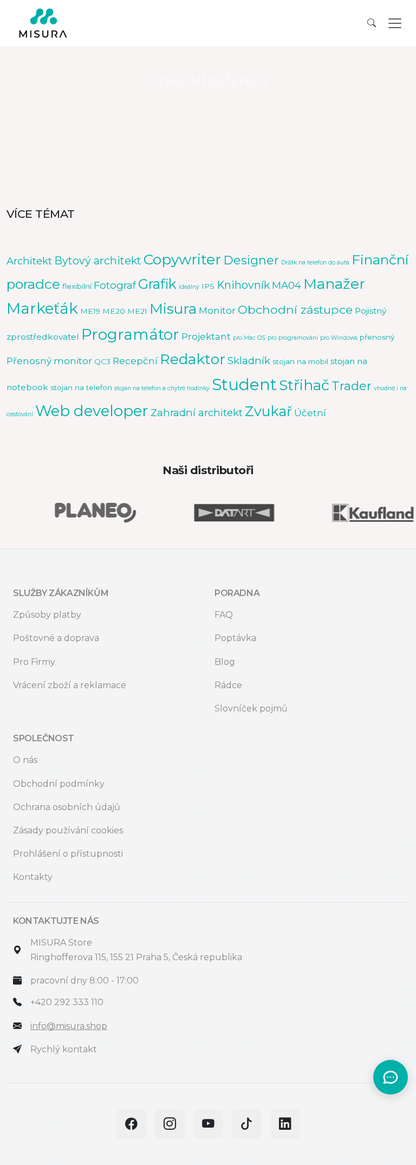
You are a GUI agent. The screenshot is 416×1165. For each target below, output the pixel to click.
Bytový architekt (97, 260)
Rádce (228, 685)
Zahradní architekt (197, 412)
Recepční (135, 360)
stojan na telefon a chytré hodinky (162, 388)
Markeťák (42, 308)
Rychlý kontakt (63, 1049)
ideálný (189, 286)
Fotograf (115, 285)
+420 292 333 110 (66, 1002)
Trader (352, 385)
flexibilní (77, 286)
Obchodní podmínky (59, 784)
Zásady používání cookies (68, 830)
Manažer (334, 284)
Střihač (304, 385)
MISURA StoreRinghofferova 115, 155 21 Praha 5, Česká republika (136, 949)
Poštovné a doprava (56, 638)
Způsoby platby (47, 615)
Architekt (29, 261)
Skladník (248, 360)
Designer (251, 260)
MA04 (286, 285)
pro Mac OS (249, 337)
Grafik (157, 284)
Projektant (206, 336)
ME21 (137, 311)
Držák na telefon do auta (315, 262)
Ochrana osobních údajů (66, 807)
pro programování (293, 337)
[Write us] (17, 1049)
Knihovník (243, 285)
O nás (25, 760)
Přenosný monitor (49, 360)
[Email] (17, 1026)
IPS (208, 286)
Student (244, 384)
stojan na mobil (300, 361)
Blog (224, 662)
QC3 (102, 361)
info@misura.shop (68, 1026)
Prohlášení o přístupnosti (68, 854)
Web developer (91, 411)
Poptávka (235, 638)
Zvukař (268, 411)
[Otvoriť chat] (390, 1077)
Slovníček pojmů (251, 708)
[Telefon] (17, 1002)
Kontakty (33, 877)
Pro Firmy (34, 662)
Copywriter (182, 259)
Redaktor (192, 359)
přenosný (377, 337)
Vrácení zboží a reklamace (69, 685)
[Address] (17, 950)
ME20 (113, 311)
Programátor (130, 334)
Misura (173, 309)
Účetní (310, 412)
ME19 (90, 311)
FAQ (223, 615)
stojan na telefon (81, 387)
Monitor (217, 310)
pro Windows (339, 337)
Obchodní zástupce (295, 309)
